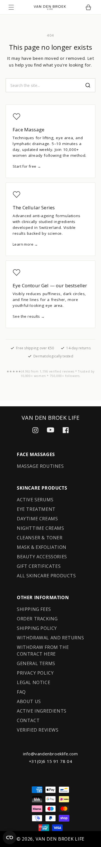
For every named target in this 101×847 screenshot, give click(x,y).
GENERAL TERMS (36, 663)
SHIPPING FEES (34, 609)
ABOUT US (29, 701)
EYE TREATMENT (36, 509)
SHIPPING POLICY (37, 628)
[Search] (88, 85)
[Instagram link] (35, 430)
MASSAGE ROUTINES (40, 466)
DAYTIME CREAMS (37, 519)
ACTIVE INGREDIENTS (41, 711)
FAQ (21, 692)
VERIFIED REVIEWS (38, 730)
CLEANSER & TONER (40, 538)
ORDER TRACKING (37, 619)
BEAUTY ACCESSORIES (42, 557)
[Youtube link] (50, 430)
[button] (11, 7)
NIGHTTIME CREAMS (40, 528)
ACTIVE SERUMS (35, 500)
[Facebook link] (66, 430)
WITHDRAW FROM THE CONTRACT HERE (43, 650)
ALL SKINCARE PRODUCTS (46, 576)
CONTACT (28, 720)
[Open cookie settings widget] (9, 837)
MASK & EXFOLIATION (41, 547)
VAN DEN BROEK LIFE (60, 839)
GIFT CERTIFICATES (39, 566)
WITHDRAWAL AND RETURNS (50, 638)
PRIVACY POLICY (35, 673)
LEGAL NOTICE (33, 682)
